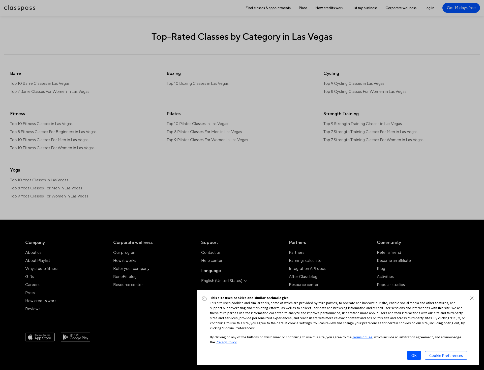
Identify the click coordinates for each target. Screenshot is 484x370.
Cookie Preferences (446, 355)
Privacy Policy (226, 342)
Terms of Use (362, 337)
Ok (414, 355)
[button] (472, 298)
